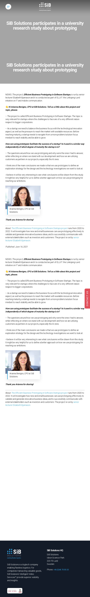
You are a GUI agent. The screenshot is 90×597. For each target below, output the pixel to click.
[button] (8, 7)
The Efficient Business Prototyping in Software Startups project (39, 228)
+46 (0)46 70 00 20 (61, 570)
